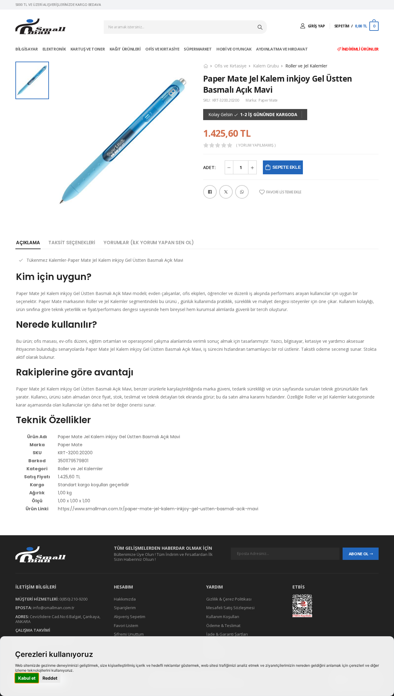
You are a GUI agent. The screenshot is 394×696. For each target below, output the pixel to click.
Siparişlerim (125, 608)
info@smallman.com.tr (53, 608)
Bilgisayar (26, 49)
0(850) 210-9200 (73, 599)
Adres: (22, 616)
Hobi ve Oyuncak (234, 49)
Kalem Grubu (266, 66)
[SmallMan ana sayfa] (58, 554)
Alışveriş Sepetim (129, 616)
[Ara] (261, 27)
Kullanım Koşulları (222, 616)
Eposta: (23, 608)
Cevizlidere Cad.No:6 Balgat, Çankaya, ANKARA (57, 619)
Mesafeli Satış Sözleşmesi (230, 608)
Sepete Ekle (286, 167)
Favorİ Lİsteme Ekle (283, 192)
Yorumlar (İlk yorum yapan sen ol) (148, 242)
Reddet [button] (49, 678)
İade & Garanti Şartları (227, 634)
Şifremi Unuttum (129, 634)
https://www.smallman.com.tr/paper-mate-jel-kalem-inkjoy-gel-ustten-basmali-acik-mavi (158, 509)
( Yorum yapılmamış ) (255, 145)
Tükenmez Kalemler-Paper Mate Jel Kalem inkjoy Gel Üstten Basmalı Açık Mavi (104, 260)
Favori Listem (126, 625)
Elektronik (54, 49)
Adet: (209, 167)
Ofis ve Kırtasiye (162, 49)
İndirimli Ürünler (360, 49)
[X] (226, 192)
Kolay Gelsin (220, 114)
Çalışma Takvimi (32, 630)
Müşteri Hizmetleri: (36, 599)
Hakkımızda (125, 599)
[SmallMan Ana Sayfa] (40, 26)
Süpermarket (198, 49)
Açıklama (28, 242)
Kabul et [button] (26, 678)
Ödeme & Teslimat (223, 625)
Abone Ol (358, 553)
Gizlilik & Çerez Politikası (228, 599)
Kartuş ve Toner (88, 49)
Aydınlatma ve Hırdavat (282, 49)
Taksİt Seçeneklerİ (71, 242)
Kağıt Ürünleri (126, 49)
